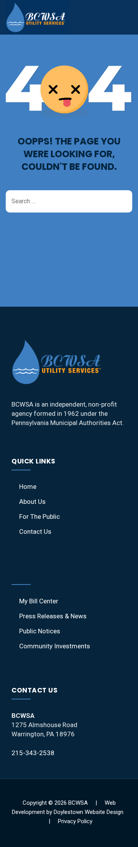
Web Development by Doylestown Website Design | (69, 812)
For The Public (39, 516)
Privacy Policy (75, 821)
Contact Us (35, 531)
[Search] (122, 201)
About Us (32, 501)
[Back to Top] (121, 834)
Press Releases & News (53, 616)
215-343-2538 (33, 753)
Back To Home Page (64, 240)
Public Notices (39, 631)
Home (27, 486)
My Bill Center (38, 601)
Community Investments (54, 646)
